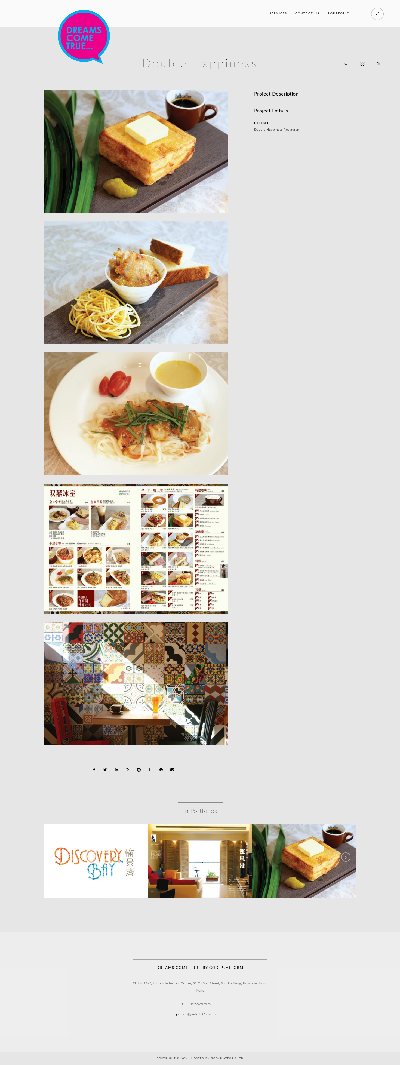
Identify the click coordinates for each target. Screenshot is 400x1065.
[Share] (94, 769)
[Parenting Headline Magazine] (200, 848)
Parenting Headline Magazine (200, 862)
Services (278, 13)
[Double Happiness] (304, 848)
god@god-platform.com (200, 1014)
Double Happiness (304, 862)
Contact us (307, 13)
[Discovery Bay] (96, 848)
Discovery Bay (95, 862)
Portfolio (339, 13)
